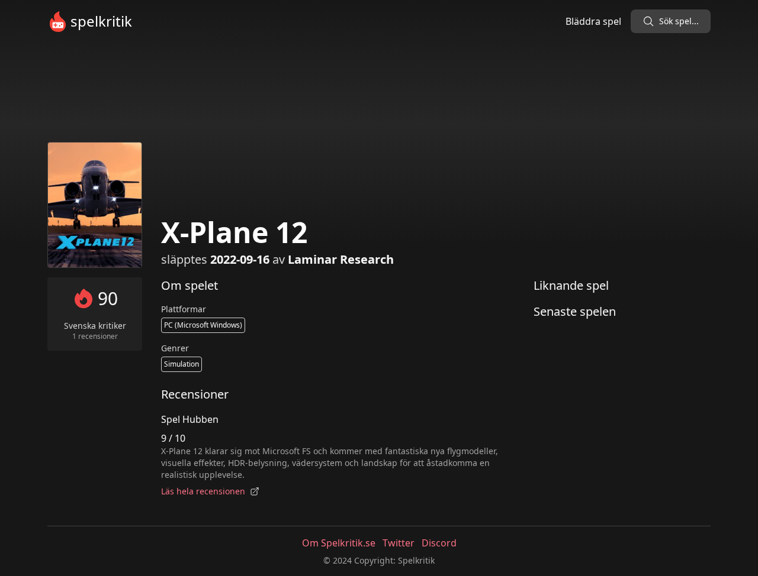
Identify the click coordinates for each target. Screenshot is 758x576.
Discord (439, 542)
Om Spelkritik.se (338, 542)
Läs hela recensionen (203, 491)
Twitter (399, 542)
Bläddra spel (593, 21)
